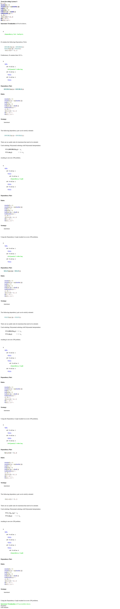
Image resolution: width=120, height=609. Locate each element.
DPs (6, 64)
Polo (9, 74)
